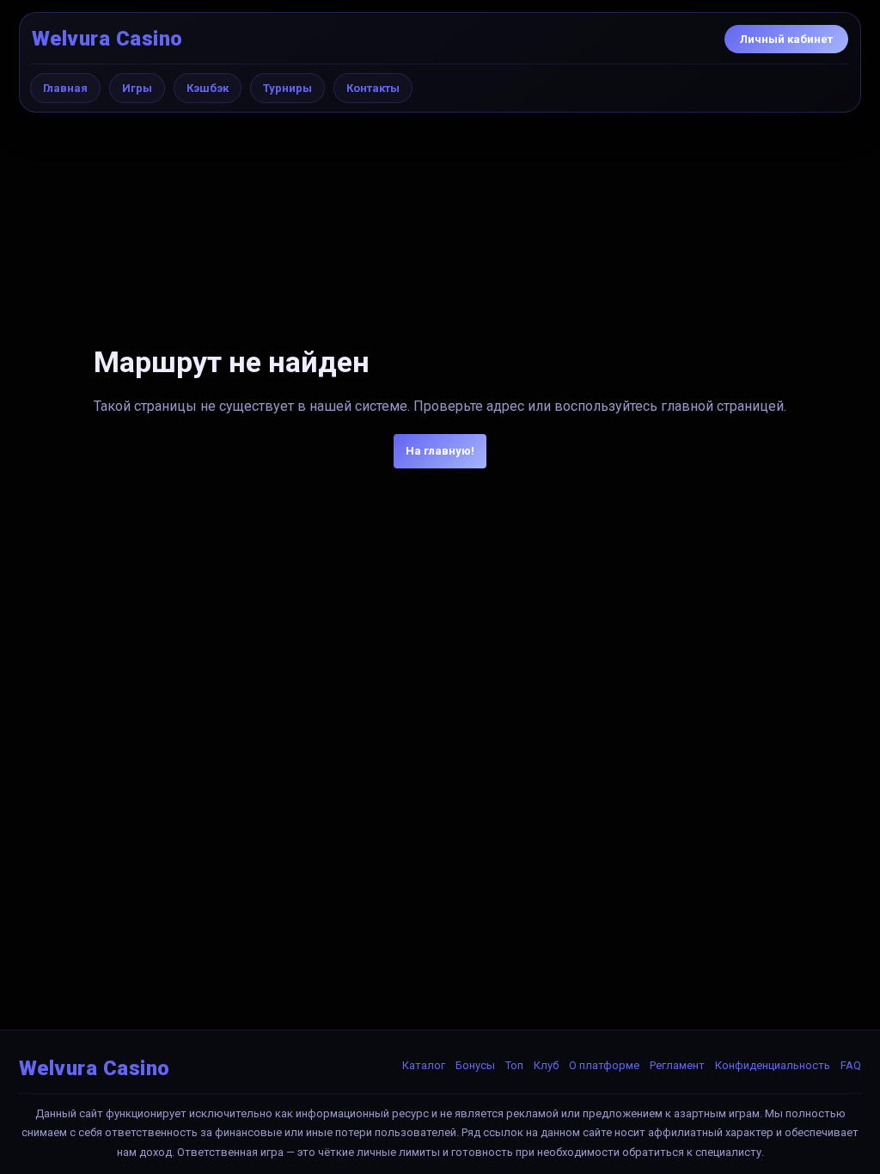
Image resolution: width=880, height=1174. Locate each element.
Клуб (546, 1065)
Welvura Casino (107, 39)
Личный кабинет (786, 39)
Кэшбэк (207, 88)
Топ (514, 1065)
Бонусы (475, 1065)
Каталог (423, 1065)
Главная (65, 88)
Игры (137, 88)
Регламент (677, 1065)
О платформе (604, 1065)
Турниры (287, 88)
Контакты (373, 88)
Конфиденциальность (772, 1065)
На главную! (440, 450)
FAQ (850, 1065)
